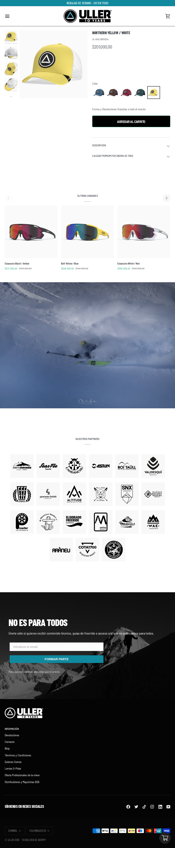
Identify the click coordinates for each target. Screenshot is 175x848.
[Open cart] (165, 838)
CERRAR (87, 467)
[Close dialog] (131, 369)
